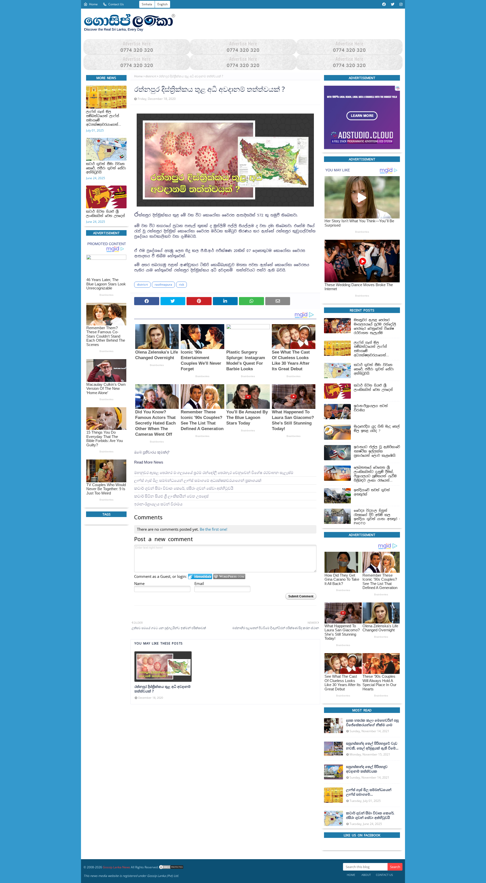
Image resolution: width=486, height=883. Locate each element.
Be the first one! (213, 529)
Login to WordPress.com (229, 576)
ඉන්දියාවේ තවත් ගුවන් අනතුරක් (372, 492)
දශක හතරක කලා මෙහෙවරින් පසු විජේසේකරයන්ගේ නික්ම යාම (372, 722)
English (162, 4)
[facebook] (384, 4)
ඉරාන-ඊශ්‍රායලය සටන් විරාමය (158, 504)
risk (181, 285)
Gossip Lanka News (116, 867)
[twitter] (393, 4)
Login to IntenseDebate (200, 576)
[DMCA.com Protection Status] (171, 867)
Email (199, 583)
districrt (150, 76)
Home (93, 4)
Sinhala (147, 4)
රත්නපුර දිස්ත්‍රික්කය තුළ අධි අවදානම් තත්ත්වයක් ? (162, 688)
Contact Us (116, 4)
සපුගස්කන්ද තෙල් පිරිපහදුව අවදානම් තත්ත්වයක (367, 769)
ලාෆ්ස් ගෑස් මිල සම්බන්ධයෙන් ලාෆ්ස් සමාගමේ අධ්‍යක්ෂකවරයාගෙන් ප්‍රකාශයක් (102, 118)
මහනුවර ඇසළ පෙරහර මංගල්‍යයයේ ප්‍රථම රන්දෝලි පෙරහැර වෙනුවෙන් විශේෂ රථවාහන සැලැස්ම (213, 472)
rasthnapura (163, 285)
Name (139, 583)
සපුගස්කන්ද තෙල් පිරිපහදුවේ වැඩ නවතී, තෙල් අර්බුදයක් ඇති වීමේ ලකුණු (371, 745)
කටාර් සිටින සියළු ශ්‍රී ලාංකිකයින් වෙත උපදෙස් (105, 214)
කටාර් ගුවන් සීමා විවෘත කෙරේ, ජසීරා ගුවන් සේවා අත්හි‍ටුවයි (106, 168)
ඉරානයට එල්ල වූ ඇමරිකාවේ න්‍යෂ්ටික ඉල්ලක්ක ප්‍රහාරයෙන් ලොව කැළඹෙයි (377, 451)
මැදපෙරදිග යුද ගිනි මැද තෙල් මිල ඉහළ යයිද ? (377, 429)
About (366, 875)
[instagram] (400, 4)
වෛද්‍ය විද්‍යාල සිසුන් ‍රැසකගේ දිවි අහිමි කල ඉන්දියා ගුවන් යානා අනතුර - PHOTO (377, 516)
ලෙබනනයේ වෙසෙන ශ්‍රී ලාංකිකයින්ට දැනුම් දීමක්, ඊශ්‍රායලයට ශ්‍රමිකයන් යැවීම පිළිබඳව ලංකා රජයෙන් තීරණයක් (375, 474)
